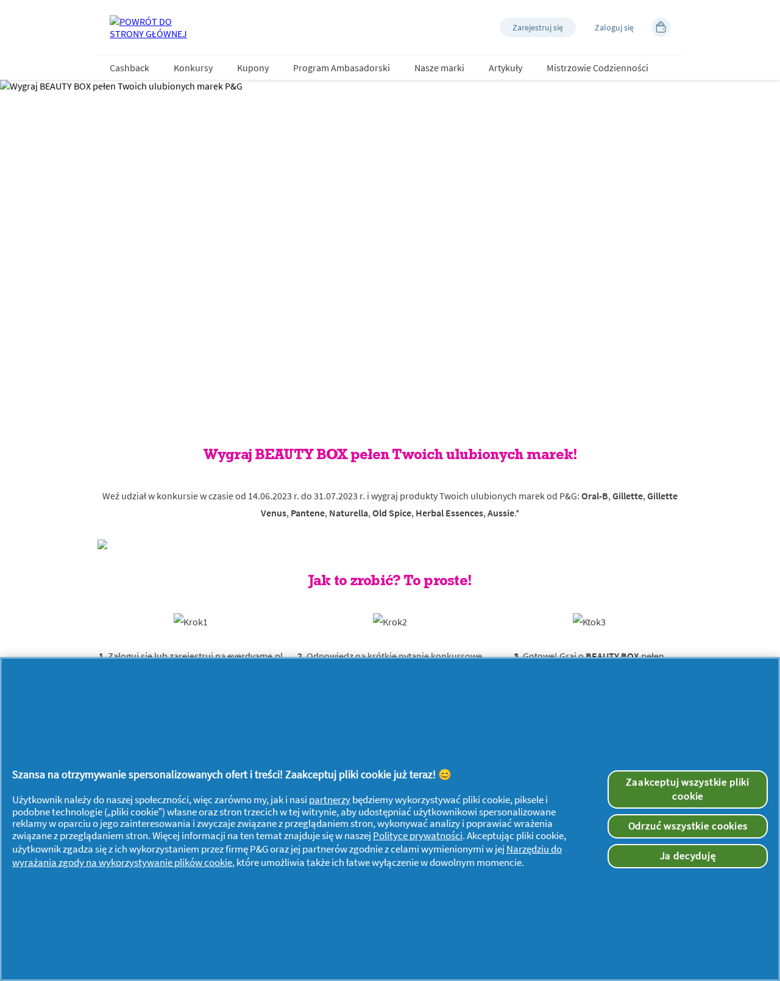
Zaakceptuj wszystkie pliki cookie (688, 789)
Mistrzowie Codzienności (597, 68)
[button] (538, 27)
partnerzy (329, 799)
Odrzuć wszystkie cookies (688, 825)
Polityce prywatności (418, 835)
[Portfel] (660, 27)
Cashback (129, 68)
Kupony (253, 68)
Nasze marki (439, 68)
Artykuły (505, 68)
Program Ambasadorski (341, 68)
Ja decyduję (688, 855)
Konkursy (193, 68)
